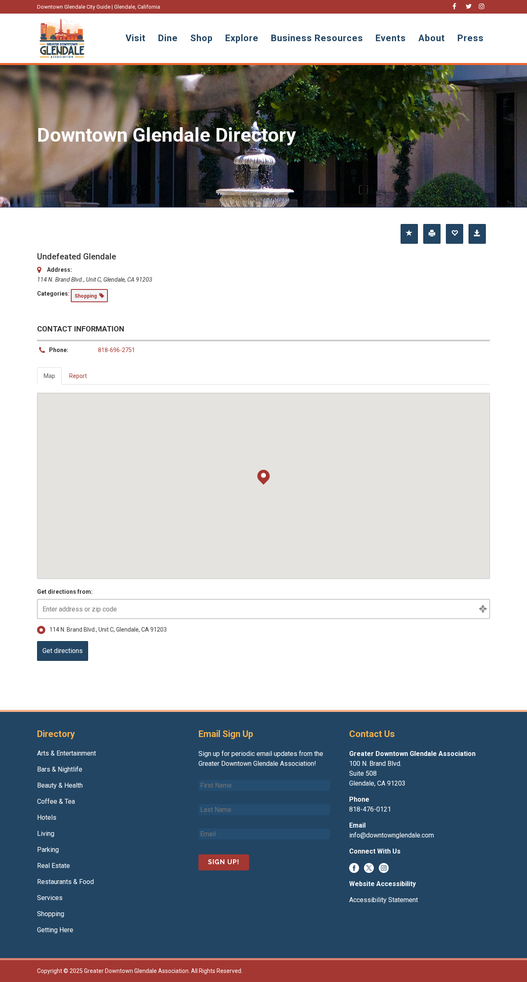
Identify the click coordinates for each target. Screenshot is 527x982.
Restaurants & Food (65, 882)
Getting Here (55, 930)
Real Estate (53, 866)
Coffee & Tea (56, 801)
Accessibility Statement (383, 900)
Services (50, 898)
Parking (48, 850)
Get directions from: (65, 591)
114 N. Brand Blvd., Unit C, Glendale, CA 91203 (108, 629)
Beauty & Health (60, 785)
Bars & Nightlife (59, 769)
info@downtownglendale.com (391, 835)
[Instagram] (384, 867)
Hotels (46, 817)
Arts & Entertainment (66, 753)
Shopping (50, 914)
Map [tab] (49, 376)
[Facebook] (354, 867)
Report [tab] (78, 376)
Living (45, 833)
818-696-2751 (116, 350)
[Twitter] (369, 867)
